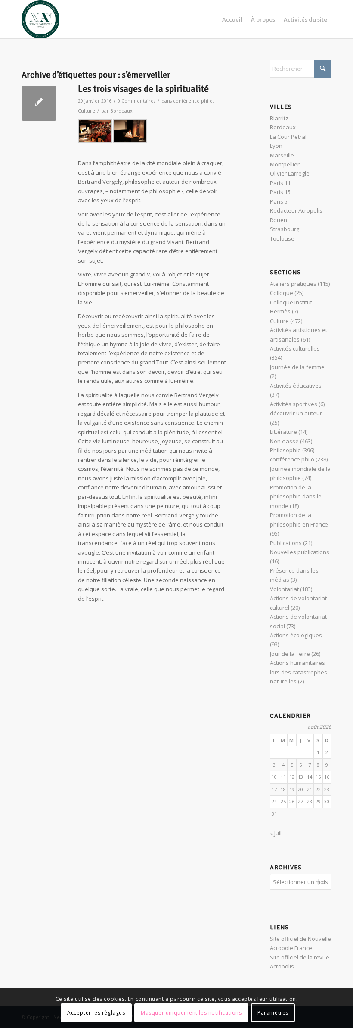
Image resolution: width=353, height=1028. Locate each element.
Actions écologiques (296, 635)
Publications (286, 543)
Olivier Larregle (290, 173)
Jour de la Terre (290, 654)
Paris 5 (279, 201)
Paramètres (272, 1012)
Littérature (283, 432)
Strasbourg (284, 229)
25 (283, 801)
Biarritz (279, 118)
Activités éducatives (296, 385)
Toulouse (282, 238)
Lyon (276, 146)
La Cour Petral (288, 137)
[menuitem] (232, 19)
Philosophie (285, 450)
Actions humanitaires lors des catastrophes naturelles (298, 672)
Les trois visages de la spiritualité (143, 88)
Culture (86, 111)
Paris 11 (280, 183)
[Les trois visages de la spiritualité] (39, 103)
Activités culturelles (295, 348)
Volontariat (284, 589)
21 (309, 789)
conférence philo (193, 101)
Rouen (278, 220)
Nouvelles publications (299, 552)
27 (300, 801)
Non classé (284, 441)
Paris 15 (280, 192)
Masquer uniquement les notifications (191, 1012)
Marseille (282, 155)
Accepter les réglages (96, 1012)
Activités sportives (293, 404)
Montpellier (285, 164)
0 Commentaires (136, 101)
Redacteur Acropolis (296, 210)
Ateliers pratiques (293, 284)
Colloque (281, 293)
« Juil (276, 833)
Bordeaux (121, 111)
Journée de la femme (297, 367)
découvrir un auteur (296, 413)
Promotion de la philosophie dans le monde (296, 496)
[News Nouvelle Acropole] (40, 19)
